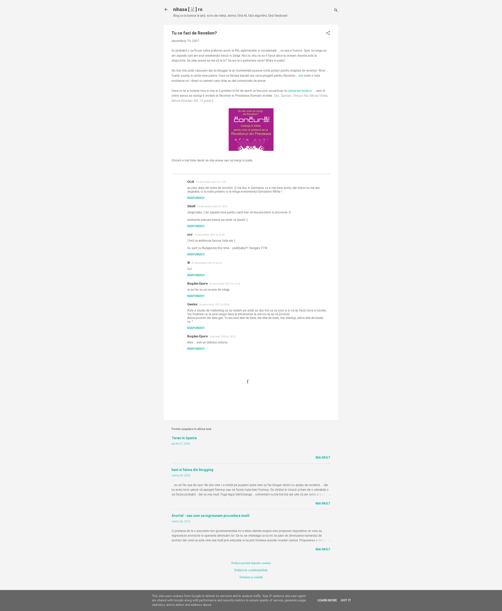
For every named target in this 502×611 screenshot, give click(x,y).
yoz (190, 234)
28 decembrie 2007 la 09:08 (214, 304)
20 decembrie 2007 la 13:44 (224, 283)
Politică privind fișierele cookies (251, 563)
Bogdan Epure (197, 283)
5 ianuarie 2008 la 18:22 (222, 336)
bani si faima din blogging (192, 470)
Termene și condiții (251, 577)
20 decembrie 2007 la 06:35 (207, 262)
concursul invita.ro (299, 91)
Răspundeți (196, 197)
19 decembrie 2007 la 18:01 (212, 206)
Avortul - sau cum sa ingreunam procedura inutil (210, 516)
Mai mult (323, 457)
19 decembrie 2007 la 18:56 (209, 234)
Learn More (327, 600)
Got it (346, 600)
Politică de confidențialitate (251, 570)
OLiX (190, 182)
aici (301, 75)
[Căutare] (336, 11)
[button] (328, 33)
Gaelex (192, 304)
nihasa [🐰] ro (188, 9)
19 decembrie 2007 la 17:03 (211, 181)
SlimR (191, 206)
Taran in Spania (184, 438)
